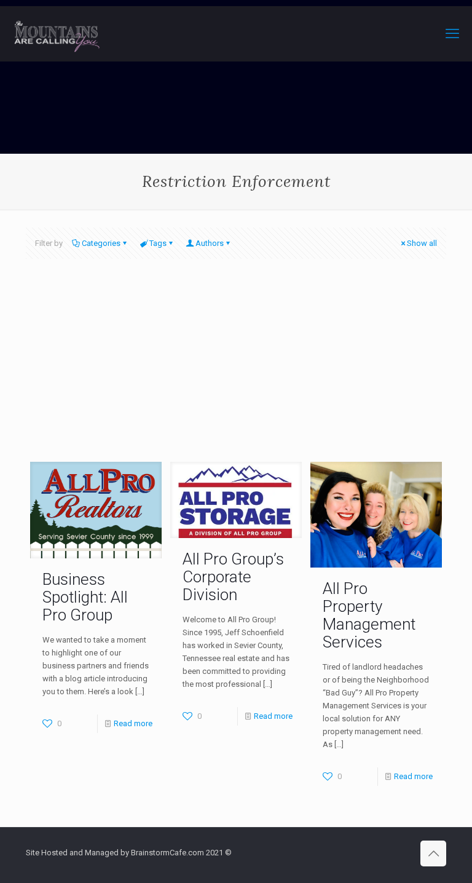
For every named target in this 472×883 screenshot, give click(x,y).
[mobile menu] (452, 33)
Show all (422, 243)
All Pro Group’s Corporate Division (233, 577)
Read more (133, 723)
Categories (101, 243)
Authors (209, 243)
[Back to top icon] (433, 853)
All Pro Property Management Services (369, 615)
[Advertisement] (236, 369)
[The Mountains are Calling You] (56, 33)
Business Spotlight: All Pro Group (85, 597)
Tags (158, 243)
